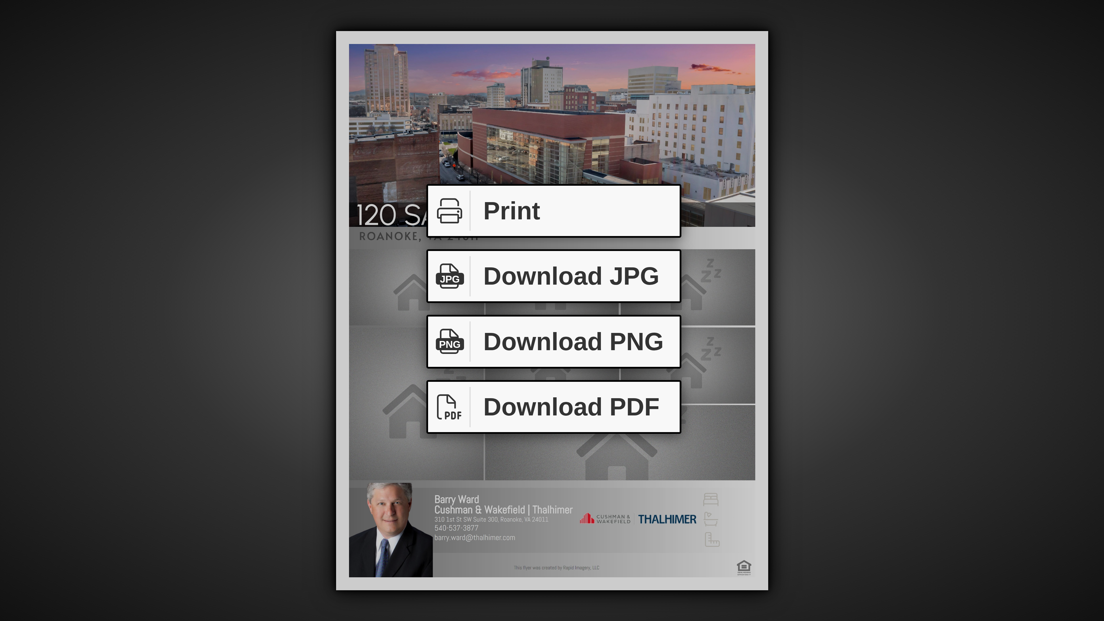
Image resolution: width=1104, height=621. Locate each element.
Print (511, 211)
